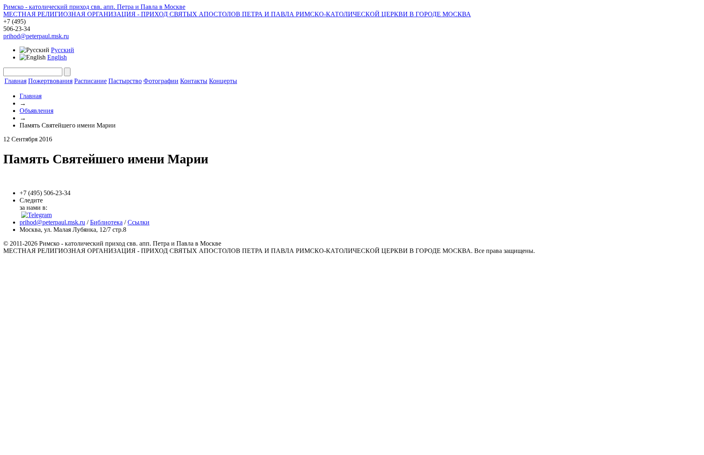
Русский (62, 49)
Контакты (193, 80)
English (57, 57)
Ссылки (139, 222)
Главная (15, 80)
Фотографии (160, 80)
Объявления (36, 110)
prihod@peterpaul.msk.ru (36, 36)
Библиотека (106, 222)
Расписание (90, 80)
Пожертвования (50, 80)
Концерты (223, 80)
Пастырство (125, 80)
